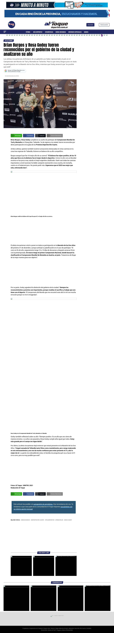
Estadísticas (49, 32)
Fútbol (28, 32)
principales (59, 520)
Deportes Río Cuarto (38, 520)
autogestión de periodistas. (43, 504)
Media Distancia (61, 32)
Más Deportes (37, 32)
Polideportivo (50, 520)
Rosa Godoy (68, 520)
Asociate (90, 25)
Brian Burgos (26, 520)
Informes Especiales (74, 32)
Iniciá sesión (104, 25)
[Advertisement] (44, 230)
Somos (86, 32)
